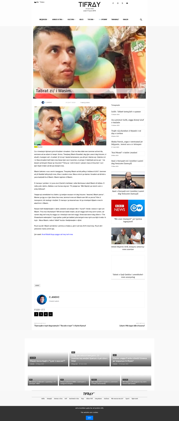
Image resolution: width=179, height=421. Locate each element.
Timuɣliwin (85, 102)
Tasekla (94, 379)
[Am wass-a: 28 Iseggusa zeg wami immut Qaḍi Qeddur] (136, 376)
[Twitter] (122, 3)
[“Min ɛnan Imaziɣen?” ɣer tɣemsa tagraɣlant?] (128, 208)
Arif (73, 352)
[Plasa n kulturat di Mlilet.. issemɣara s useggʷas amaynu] (74, 376)
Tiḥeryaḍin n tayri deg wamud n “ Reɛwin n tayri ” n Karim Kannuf (60, 325)
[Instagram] (118, 3)
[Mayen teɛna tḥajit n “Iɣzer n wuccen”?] (48, 354)
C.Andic (48, 102)
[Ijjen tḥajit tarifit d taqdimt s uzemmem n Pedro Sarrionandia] (105, 376)
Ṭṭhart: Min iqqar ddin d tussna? (132, 325)
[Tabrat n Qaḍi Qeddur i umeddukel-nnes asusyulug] (128, 263)
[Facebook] (113, 3)
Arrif (37, 286)
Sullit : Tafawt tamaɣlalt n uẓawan (126, 112)
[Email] (50, 314)
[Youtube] (127, 3)
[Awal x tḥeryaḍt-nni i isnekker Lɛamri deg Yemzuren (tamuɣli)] (128, 180)
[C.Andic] (43, 102)
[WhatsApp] (46, 314)
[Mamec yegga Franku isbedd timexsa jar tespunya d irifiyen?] (131, 354)
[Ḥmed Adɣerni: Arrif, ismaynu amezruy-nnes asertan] (128, 236)
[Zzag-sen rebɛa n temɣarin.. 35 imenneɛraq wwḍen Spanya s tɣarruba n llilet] (89, 354)
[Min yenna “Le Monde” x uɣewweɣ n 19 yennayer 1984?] (43, 376)
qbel (89, 418)
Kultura (33, 357)
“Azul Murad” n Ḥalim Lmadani (124, 152)
